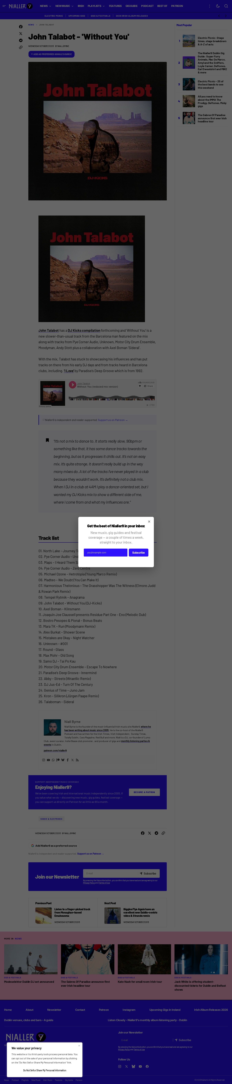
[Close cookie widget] (79, 1046)
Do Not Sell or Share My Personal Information (44, 1070)
